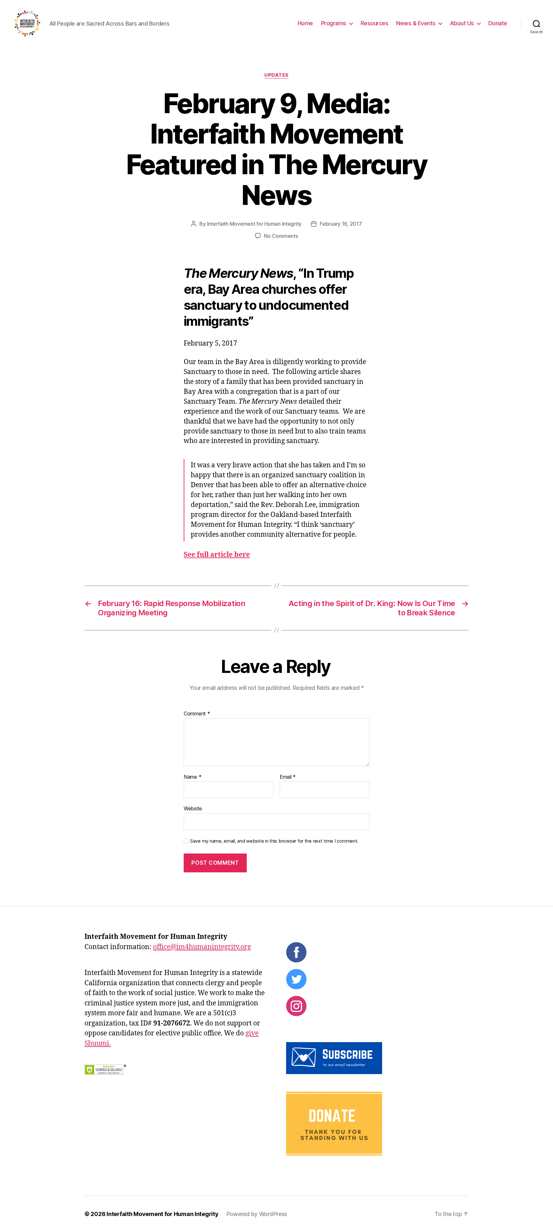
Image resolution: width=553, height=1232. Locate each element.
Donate (497, 23)
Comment (197, 714)
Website (193, 808)
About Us (462, 23)
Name (192, 777)
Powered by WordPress (256, 1214)
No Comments (281, 236)
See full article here (217, 554)
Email (288, 777)
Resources (375, 23)
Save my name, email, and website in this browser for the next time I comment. (274, 841)
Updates (276, 75)
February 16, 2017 (341, 224)
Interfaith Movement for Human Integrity (254, 224)
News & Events (416, 23)
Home (305, 23)
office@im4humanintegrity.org (202, 947)
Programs (333, 23)
